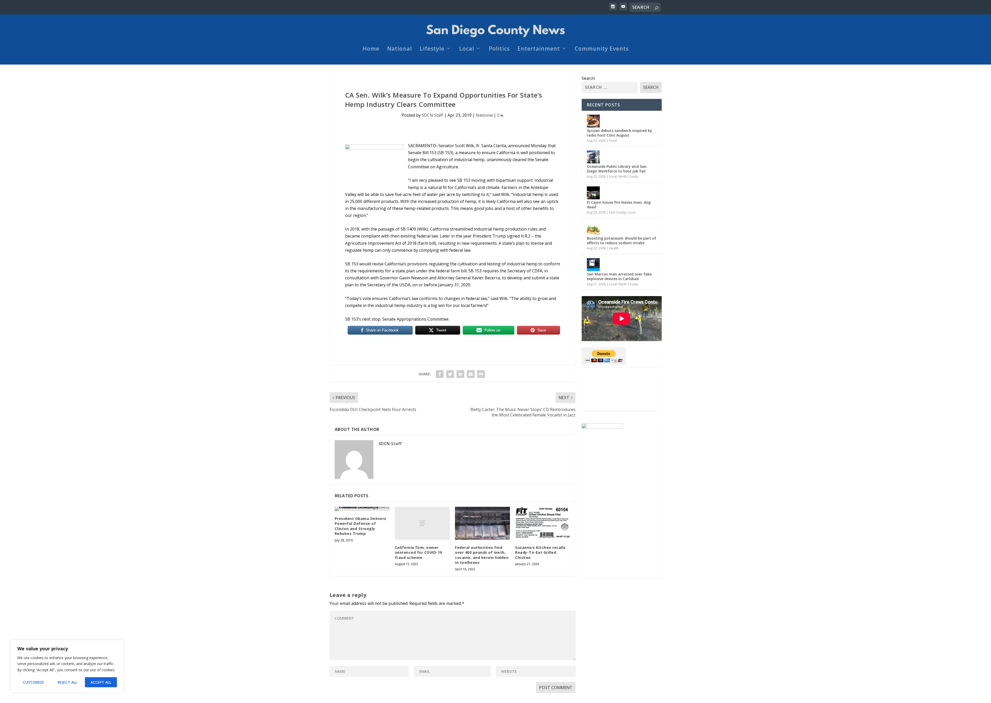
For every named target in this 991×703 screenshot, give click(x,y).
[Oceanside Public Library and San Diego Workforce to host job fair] (593, 157)
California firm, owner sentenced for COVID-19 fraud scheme (418, 552)
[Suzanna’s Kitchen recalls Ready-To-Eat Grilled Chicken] (542, 523)
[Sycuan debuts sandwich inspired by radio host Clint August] (593, 121)
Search (588, 78)
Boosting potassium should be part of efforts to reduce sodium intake (621, 240)
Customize (33, 682)
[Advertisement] (622, 392)
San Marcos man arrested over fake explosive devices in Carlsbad (619, 276)
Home (371, 49)
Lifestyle (432, 49)
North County (628, 176)
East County (617, 212)
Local (466, 49)
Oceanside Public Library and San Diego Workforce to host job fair (616, 168)
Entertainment (538, 49)
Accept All (101, 682)
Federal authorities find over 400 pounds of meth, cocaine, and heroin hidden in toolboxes (481, 555)
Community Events (602, 49)
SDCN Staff (432, 115)
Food (613, 140)
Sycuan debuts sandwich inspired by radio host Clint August (619, 133)
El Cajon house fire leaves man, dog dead (619, 204)
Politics (499, 49)
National (399, 49)
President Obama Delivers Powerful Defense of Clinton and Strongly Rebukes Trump (360, 526)
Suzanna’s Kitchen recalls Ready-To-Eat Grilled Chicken (540, 552)
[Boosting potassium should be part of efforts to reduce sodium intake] (593, 228)
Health (614, 248)
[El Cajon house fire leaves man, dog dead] (593, 192)
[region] (67, 666)
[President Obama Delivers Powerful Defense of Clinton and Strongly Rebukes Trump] (362, 509)
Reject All (67, 682)
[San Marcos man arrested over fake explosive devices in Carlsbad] (593, 264)
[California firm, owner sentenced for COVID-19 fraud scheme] (422, 523)
